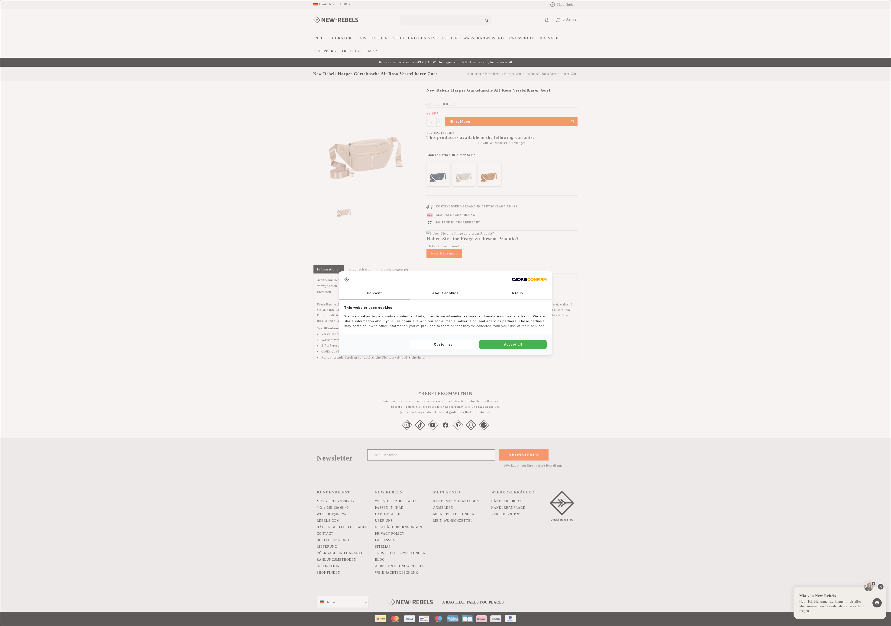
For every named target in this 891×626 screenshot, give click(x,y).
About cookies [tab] (445, 293)
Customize (443, 344)
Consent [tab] (374, 293)
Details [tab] (516, 293)
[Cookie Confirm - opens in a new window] (529, 279)
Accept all (513, 344)
